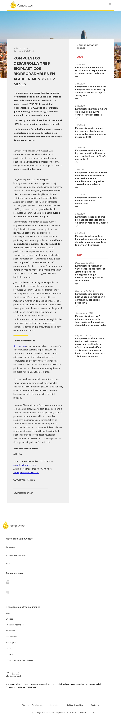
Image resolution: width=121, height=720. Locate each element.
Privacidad (54, 705)
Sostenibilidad (11, 637)
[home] (21, 4)
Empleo (9, 564)
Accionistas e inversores (16, 555)
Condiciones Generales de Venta (19, 660)
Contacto (9, 654)
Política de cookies (75, 705)
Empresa (9, 619)
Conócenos (10, 547)
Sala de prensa (12, 643)
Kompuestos (19, 346)
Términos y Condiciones (32, 705)
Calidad (9, 649)
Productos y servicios (15, 625)
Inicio (8, 613)
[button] (109, 4)
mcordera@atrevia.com (24, 465)
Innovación (10, 631)
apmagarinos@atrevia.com (26, 472)
